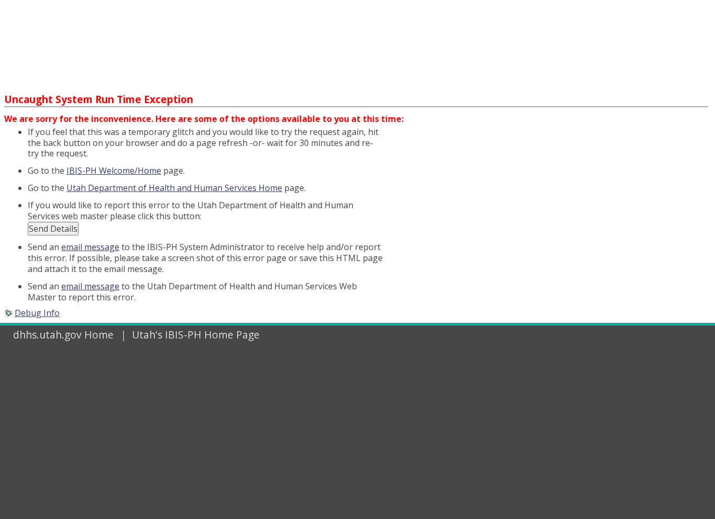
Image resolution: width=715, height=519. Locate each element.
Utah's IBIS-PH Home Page (196, 335)
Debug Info (37, 313)
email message (90, 247)
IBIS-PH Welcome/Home (113, 170)
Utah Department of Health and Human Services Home (174, 188)
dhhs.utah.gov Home (63, 335)
